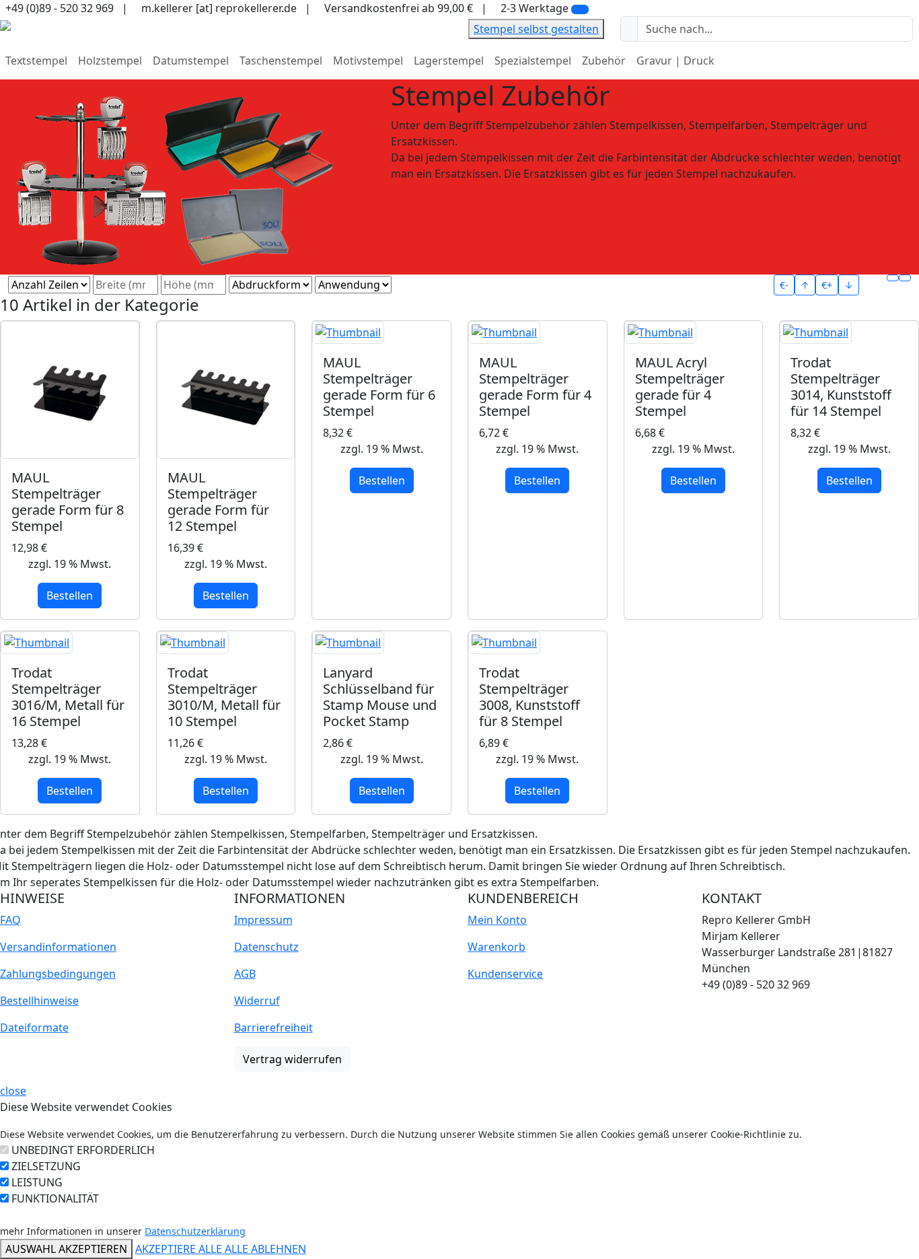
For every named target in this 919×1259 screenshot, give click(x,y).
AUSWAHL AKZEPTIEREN (66, 1249)
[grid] (893, 278)
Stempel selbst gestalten (536, 29)
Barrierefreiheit (273, 1027)
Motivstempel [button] (368, 60)
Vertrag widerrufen (292, 1059)
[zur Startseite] (5, 24)
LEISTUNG (37, 1182)
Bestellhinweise (39, 1000)
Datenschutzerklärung (195, 1231)
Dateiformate (34, 1027)
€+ (826, 285)
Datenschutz (266, 946)
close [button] (13, 1090)
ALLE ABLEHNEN (265, 1249)
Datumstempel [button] (191, 60)
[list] (905, 278)
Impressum (263, 919)
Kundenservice (505, 973)
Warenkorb (496, 946)
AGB (245, 973)
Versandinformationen (58, 946)
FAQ (10, 919)
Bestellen (69, 595)
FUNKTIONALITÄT (55, 1198)
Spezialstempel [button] (532, 60)
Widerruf (257, 1000)
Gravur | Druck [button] (675, 60)
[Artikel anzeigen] (70, 390)
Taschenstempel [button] (281, 60)
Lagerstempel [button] (449, 60)
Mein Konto (497, 919)
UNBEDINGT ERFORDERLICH (83, 1150)
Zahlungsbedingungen (58, 973)
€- (784, 285)
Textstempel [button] (36, 60)
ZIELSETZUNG (46, 1166)
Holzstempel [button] (110, 60)
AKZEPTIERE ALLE (180, 1249)
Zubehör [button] (604, 60)
